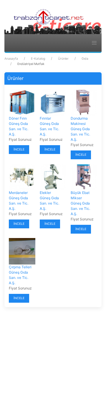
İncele (19, 149)
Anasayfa (11, 59)
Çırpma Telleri (20, 267)
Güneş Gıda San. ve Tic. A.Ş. (18, 128)
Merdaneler (18, 192)
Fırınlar (45, 118)
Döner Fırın (18, 118)
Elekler (45, 192)
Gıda (85, 59)
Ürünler (63, 59)
